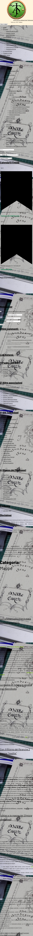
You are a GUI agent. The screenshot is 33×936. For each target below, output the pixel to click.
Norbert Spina (15, 933)
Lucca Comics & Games (12, 47)
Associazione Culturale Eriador (11, 387)
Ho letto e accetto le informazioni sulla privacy (13, 311)
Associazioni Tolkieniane (15, 91)
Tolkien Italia (6, 453)
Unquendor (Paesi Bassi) (9, 405)
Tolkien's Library (7, 461)
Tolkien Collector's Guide (9, 447)
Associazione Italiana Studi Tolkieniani (23, 20)
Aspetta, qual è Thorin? (15, 83)
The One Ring (12, 128)
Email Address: (4, 314)
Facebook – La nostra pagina (10, 371)
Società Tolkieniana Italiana (10, 399)
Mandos (5, 435)
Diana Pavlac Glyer (7, 481)
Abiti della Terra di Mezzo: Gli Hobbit (18, 110)
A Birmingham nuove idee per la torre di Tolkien (22, 340)
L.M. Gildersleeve (7, 493)
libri (22, 808)
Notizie (2, 679)
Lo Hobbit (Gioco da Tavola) (16, 130)
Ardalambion (6, 417)
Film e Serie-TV (10, 79)
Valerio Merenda (10, 333)
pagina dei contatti (7, 554)
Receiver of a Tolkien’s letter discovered (16, 146)
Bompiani (5, 421)
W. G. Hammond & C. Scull (9, 498)
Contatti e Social (10, 33)
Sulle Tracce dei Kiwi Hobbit (19, 97)
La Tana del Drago (7, 51)
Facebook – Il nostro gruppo (10, 369)
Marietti (5, 437)
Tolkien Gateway (7, 451)
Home (4, 27)
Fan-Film (11, 95)
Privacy (2, 935)
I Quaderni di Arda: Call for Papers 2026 (16, 138)
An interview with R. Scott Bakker (14, 140)
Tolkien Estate (7, 449)
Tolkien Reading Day (11, 45)
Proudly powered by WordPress (12, 935)
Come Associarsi (10, 35)
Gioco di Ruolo (10, 126)
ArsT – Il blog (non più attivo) (10, 367)
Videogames (9, 120)
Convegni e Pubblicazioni (12, 65)
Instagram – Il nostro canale (10, 373)
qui (32, 866)
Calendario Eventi (7, 134)
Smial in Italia (12, 93)
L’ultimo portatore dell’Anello (19, 108)
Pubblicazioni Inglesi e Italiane (13, 59)
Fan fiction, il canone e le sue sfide (21, 102)
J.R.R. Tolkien (6, 55)
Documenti (24, 677)
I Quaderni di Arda (7, 53)
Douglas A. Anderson (8, 485)
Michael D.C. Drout (7, 495)
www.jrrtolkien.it (4, 520)
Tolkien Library (7, 455)
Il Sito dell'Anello (7, 431)
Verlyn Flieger (6, 497)
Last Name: (3, 321)
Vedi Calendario (4, 274)
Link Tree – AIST (7, 375)
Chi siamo (5, 29)
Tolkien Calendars (10, 118)
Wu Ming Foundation (8, 463)
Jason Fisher (6, 487)
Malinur (13, 677)
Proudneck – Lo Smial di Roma (10, 393)
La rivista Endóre (7, 433)
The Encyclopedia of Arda (9, 445)
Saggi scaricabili (10, 63)
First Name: (3, 318)
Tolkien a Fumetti (10, 116)
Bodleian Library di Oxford (9, 419)
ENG (4, 136)
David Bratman (7, 479)
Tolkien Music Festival (8, 457)
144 (26, 737)
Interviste (8, 73)
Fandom (8, 89)
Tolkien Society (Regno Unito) (10, 401)
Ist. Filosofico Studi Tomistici (10, 389)
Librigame (8, 124)
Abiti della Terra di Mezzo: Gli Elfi (17, 112)
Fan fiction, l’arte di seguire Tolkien (21, 101)
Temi (4, 77)
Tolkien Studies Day (11, 43)
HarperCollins (6, 429)
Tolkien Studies (7, 459)
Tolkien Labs (9, 67)
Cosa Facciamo (7, 37)
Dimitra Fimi (6, 483)
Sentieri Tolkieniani (8, 397)
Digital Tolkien (6, 425)
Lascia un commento (9, 679)
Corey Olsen (6, 477)
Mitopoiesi (9, 41)
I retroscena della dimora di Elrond (20, 107)
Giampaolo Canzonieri (18, 742)
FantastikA (9, 39)
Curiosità (17, 677)
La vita (8, 57)
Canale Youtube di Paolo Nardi (10, 423)
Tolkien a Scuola (10, 75)
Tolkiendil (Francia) (8, 403)
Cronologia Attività (11, 49)
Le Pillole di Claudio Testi (12, 71)
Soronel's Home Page (8, 443)
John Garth (6, 491)
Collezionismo (29, 742)
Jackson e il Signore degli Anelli (17, 81)
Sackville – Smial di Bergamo (10, 395)
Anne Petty (6, 475)
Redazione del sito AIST (12, 31)
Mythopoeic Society (8, 391)
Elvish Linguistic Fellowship (10, 427)
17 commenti (25, 933)
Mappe (31, 677)
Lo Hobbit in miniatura (15, 132)
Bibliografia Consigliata (9, 61)
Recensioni (9, 69)
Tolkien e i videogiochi (14, 122)
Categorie (2, 153)
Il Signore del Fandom (14, 114)
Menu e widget (4, 24)
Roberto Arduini (16, 808)
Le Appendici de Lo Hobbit (19, 104)
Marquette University (8, 439)
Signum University (7, 441)
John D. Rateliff (7, 489)
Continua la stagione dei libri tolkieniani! (23, 333)
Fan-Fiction (12, 99)
